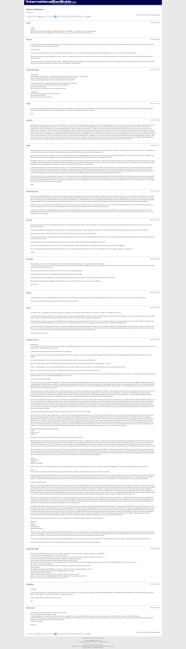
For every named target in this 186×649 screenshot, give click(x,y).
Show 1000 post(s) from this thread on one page (148, 15)
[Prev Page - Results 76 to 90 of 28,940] (44, 17)
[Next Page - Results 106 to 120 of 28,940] (84, 17)
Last (87, 17)
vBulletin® (92, 640)
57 (69, 16)
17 (67, 16)
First (41, 17)
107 (73, 16)
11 (64, 16)
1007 (79, 16)
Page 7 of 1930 (32, 16)
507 (76, 16)
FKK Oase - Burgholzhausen (35, 9)
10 (61, 16)
